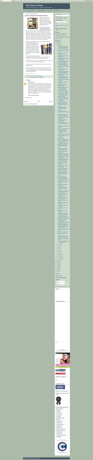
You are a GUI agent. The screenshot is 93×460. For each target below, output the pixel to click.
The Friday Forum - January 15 (63, 133)
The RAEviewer (59, 433)
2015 (58, 267)
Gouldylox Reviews (60, 424)
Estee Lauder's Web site (31, 71)
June (59, 250)
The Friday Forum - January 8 (63, 92)
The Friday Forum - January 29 (63, 222)
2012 (58, 262)
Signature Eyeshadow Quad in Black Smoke (45, 28)
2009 (58, 42)
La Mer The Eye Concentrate (63, 49)
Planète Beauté (59, 425)
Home (25, 10)
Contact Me (56, 10)
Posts (58, 281)
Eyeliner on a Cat (60, 421)
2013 (58, 264)
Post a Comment (28, 97)
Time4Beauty (59, 436)
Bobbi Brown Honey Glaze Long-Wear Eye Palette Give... (62, 104)
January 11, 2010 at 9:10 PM (33, 95)
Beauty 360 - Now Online (62, 161)
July (59, 251)
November (60, 257)
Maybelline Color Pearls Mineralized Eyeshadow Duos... (62, 188)
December (60, 259)
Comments (59, 283)
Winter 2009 (42, 77)
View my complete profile (61, 277)
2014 (58, 265)
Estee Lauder (36, 77)
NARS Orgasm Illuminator (62, 170)
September (60, 254)
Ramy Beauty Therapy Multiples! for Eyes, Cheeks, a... (63, 111)
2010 (58, 43)
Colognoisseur (59, 413)
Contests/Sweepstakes (41, 10)
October (59, 256)
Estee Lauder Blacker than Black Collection (37, 15)
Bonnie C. (30, 82)
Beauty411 (58, 410)
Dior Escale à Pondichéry (62, 101)
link (46, 58)
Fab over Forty (59, 422)
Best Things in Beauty (34, 5)
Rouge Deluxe (59, 427)
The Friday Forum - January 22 (63, 180)
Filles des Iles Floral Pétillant (63, 128)
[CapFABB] (62, 453)
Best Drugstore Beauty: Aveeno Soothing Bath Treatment (62, 131)
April (59, 247)
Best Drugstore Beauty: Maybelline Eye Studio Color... (62, 108)
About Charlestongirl (31, 10)
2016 (58, 268)
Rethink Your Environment (62, 231)
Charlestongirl (31, 77)
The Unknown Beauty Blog (61, 435)
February (59, 244)
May (59, 248)
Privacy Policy (50, 10)
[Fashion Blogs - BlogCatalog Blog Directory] (62, 394)
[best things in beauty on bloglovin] (61, 377)
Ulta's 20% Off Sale (61, 193)
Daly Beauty (59, 416)
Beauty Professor (60, 408)
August (59, 253)
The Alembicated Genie (61, 428)
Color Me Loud (59, 414)
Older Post (51, 101)
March (59, 245)
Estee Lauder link (29, 65)
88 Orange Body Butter (62, 176)
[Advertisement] (61, 321)
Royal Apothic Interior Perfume (63, 218)
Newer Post (26, 101)
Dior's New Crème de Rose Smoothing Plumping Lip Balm (62, 173)
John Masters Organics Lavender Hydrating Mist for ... (63, 123)
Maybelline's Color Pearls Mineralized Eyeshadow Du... (62, 145)
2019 (58, 271)
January (59, 45)
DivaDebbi (58, 419)
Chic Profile (59, 411)
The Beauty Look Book (61, 430)
